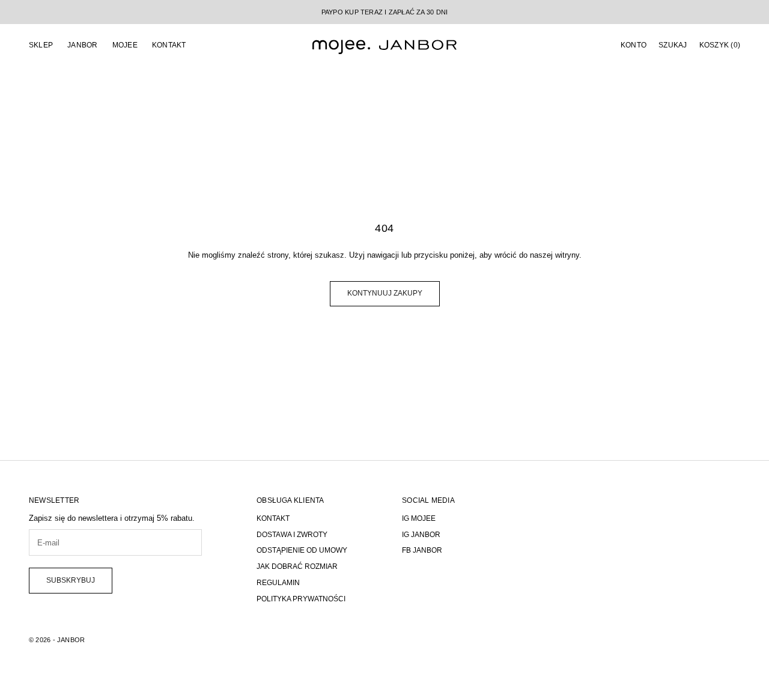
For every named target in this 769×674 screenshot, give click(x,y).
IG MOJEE (419, 518)
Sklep (41, 45)
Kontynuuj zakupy (384, 293)
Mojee (125, 45)
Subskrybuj (70, 580)
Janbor (82, 45)
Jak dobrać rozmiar (297, 566)
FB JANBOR (422, 550)
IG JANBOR (421, 534)
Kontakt (169, 45)
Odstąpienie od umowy (302, 550)
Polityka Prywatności (301, 599)
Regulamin (278, 582)
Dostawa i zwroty (292, 534)
